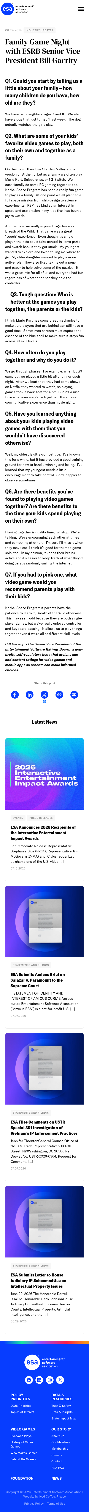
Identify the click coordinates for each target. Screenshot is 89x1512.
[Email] (74, 695)
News (56, 1478)
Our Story (61, 1429)
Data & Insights (62, 1412)
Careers (56, 1455)
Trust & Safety (61, 1406)
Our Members (60, 1442)
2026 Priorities (21, 1406)
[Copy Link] (59, 695)
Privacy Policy (34, 1504)
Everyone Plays (21, 1436)
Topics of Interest (22, 1412)
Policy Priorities (20, 1397)
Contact (56, 1461)
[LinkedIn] (29, 695)
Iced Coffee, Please (52, 1496)
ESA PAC (57, 1468)
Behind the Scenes (23, 1459)
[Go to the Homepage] (17, 9)
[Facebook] (15, 695)
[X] (44, 695)
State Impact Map (63, 1418)
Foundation (22, 1478)
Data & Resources (61, 1397)
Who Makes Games (24, 1453)
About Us (57, 1436)
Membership (59, 1449)
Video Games (23, 1429)
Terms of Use (56, 1504)
